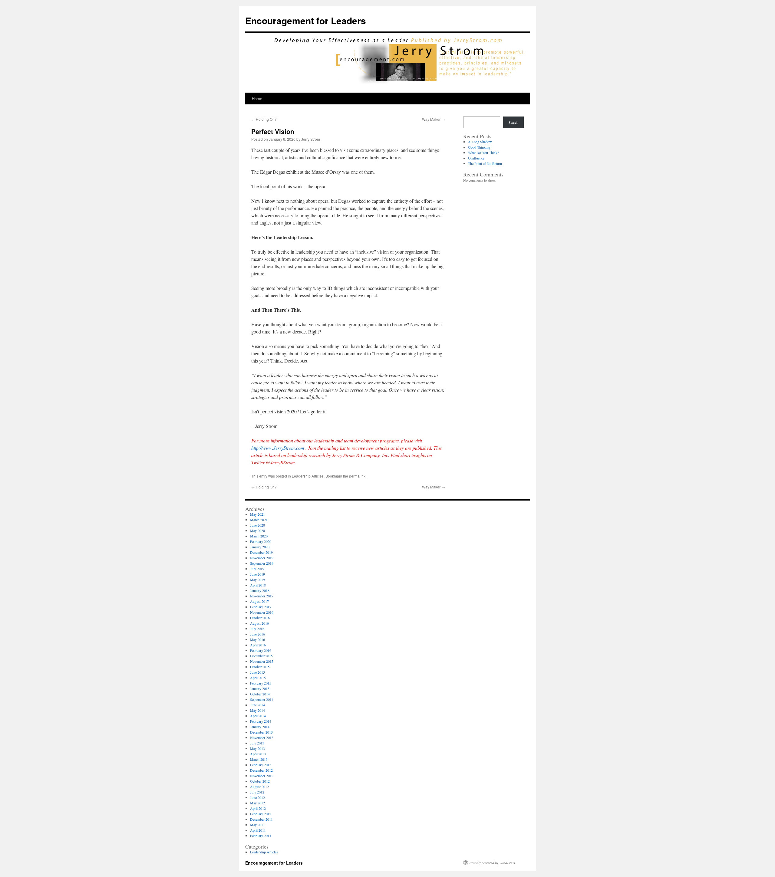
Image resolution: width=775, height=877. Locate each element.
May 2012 (257, 802)
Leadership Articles (308, 475)
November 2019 (261, 557)
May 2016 (257, 639)
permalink (357, 475)
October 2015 (260, 666)
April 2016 (258, 644)
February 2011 (260, 835)
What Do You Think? (483, 152)
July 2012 (257, 792)
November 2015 (261, 661)
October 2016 (260, 617)
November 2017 (261, 595)
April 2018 (258, 585)
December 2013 (261, 732)
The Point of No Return (485, 163)
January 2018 (259, 590)
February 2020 (260, 541)
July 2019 (257, 568)
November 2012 (261, 775)
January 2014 (259, 726)
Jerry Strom (310, 139)
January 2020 (259, 546)
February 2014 (260, 721)
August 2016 (259, 623)
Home (257, 98)
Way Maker (433, 119)
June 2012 (257, 797)
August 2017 (259, 601)
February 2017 (260, 606)
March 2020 (259, 536)
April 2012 (258, 808)
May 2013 (257, 748)
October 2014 (260, 693)
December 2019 (261, 552)
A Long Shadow (480, 141)
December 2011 (261, 819)
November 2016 (261, 612)
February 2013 (260, 764)
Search (513, 122)
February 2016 (260, 650)
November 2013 (261, 737)
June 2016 (257, 634)
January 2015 (259, 688)
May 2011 (257, 824)
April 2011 (258, 830)
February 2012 (260, 813)
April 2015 (258, 677)
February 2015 (260, 683)
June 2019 (257, 574)
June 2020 (257, 525)
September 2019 (261, 563)
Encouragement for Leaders (305, 20)
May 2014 (257, 710)
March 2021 (259, 519)
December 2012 (261, 770)
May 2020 (257, 530)
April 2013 (258, 753)
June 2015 (257, 672)
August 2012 (259, 786)
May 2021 (257, 514)
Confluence (476, 158)
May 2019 (257, 579)
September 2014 (261, 699)
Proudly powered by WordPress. (492, 862)
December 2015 (261, 655)
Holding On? (264, 119)
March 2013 (259, 759)
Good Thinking (479, 147)
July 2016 (257, 628)
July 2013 (257, 743)
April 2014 (258, 715)
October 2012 (260, 781)
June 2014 (257, 704)
